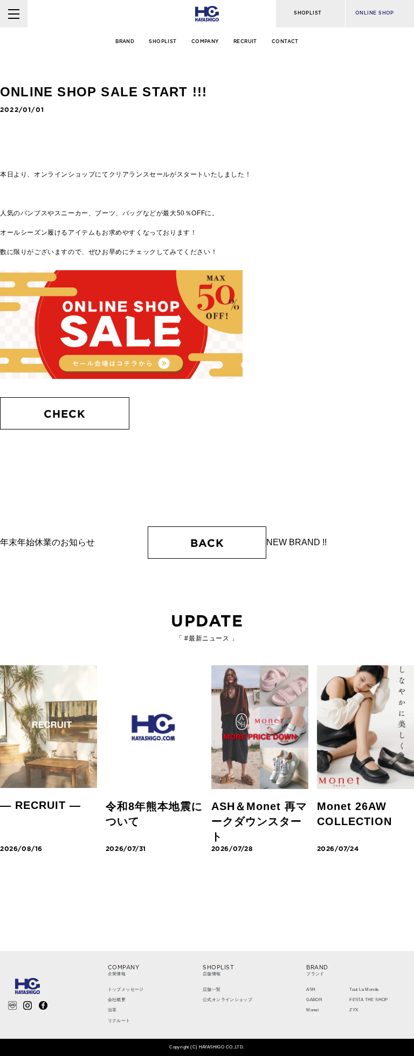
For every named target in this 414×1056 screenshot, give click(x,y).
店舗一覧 (212, 989)
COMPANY (205, 41)
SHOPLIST (163, 41)
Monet (312, 1010)
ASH (310, 989)
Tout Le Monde (363, 989)
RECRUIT (245, 41)
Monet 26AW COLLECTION (354, 813)
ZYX (353, 1010)
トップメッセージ (126, 989)
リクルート (119, 1020)
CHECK (65, 413)
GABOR (314, 999)
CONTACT (285, 41)
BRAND (124, 41)
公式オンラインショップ (227, 999)
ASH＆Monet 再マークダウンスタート (259, 821)
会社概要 (117, 999)
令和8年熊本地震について (154, 813)
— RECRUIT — (40, 805)
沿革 (112, 1010)
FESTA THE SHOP (368, 999)
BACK (207, 542)
